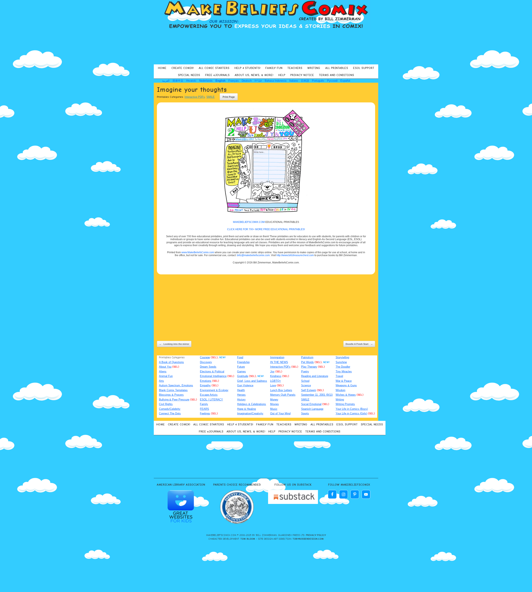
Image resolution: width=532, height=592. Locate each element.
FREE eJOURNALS (217, 75)
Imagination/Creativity (250, 413)
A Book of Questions (171, 362)
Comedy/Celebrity (169, 408)
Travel (339, 376)
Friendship (243, 362)
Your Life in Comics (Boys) (352, 408)
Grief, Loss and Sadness (252, 380)
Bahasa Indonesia (275, 80)
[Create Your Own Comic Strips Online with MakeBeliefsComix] (266, 15)
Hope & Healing (246, 408)
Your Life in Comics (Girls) (351, 413)
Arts (161, 380)
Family (204, 404)
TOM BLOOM (247, 538)
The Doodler (343, 366)
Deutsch (247, 80)
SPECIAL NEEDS (189, 75)
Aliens (162, 371)
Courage (205, 357)
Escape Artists (209, 394)
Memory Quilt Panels (283, 394)
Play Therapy (309, 366)
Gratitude (242, 376)
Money (274, 399)
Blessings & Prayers (171, 394)
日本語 (305, 80)
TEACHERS (294, 68)
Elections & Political (212, 371)
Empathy (205, 385)
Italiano (293, 80)
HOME (162, 68)
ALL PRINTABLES (336, 68)
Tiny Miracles (344, 371)
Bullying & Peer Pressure (174, 399)
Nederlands (206, 80)
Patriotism (307, 357)
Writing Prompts (345, 404)
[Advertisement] (266, 46)
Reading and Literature (314, 376)
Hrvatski (191, 80)
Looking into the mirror (174, 344)
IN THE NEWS (279, 362)
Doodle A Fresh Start (359, 344)
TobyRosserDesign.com (308, 538)
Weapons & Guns (346, 385)
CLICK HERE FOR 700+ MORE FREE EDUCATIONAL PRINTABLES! (266, 229)
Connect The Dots (170, 413)
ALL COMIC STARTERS (214, 68)
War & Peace (344, 380)
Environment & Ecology (214, 390)
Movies (274, 404)
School (305, 380)
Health (241, 390)
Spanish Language (312, 408)
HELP (281, 75)
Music (273, 408)
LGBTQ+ (275, 380)
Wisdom (340, 390)
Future (241, 366)
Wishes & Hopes (346, 394)
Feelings (205, 413)
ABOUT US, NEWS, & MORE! (254, 75)
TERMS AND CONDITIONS (336, 75)
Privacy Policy (316, 535)
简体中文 (177, 80)
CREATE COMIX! (182, 68)
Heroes (241, 394)
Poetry (305, 371)
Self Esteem (308, 390)
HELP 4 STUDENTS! (247, 68)
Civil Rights (166, 404)
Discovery (206, 362)
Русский (332, 80)
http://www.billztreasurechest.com (295, 255)
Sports (305, 413)
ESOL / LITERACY (211, 399)
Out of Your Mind (280, 413)
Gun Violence (245, 385)
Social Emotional (311, 404)
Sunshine (341, 362)
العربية (166, 80)
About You (165, 366)
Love (273, 385)
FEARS (204, 408)
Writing (340, 399)
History (241, 399)
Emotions (205, 380)
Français (233, 80)
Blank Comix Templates (173, 390)
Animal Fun (166, 376)
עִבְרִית (258, 80)
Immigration (277, 357)
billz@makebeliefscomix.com (253, 255)
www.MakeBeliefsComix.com (197, 252)
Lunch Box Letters (281, 390)
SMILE (210, 96)
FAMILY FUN (273, 68)
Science (306, 385)
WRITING (313, 68)
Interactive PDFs (195, 96)
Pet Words (307, 362)
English (220, 80)
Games (241, 371)
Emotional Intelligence (213, 376)
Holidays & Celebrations (251, 404)
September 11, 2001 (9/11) (317, 394)
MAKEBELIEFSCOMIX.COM (249, 222)
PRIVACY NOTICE (302, 75)
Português (318, 80)
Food (240, 357)
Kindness (275, 376)
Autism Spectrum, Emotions (176, 385)
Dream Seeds (208, 366)
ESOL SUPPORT (363, 68)
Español (345, 80)
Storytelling (342, 357)
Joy (272, 371)
